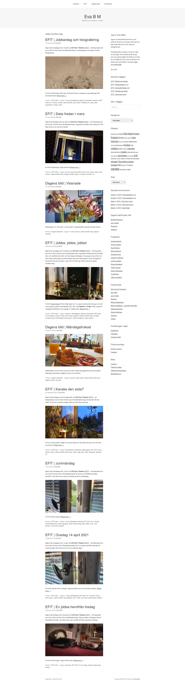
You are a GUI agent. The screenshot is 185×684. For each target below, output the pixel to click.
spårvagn (98, 452)
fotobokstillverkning (51, 524)
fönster (55, 103)
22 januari (68, 665)
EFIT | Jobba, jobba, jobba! (66, 242)
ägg (77, 378)
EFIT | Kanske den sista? (64, 388)
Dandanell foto (116, 254)
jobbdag (69, 598)
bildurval (82, 100)
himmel (120, 141)
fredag (85, 665)
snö (136, 155)
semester (122, 155)
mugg (78, 452)
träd (119, 164)
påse (82, 452)
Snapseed (92, 452)
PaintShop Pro (85, 103)
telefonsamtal (92, 598)
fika (125, 133)
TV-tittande (82, 174)
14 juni (67, 521)
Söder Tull (124, 158)
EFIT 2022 (55, 172)
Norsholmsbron (115, 152)
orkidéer (71, 174)
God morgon (55, 304)
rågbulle (47, 380)
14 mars (71, 232)
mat (132, 145)
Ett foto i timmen (116, 349)
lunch (91, 524)
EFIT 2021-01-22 (77, 665)
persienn (48, 526)
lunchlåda (96, 316)
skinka (53, 380)
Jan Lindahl (115, 223)
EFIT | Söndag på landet (119, 91)
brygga (121, 134)
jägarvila (76, 316)
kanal (135, 141)
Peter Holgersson (117, 271)
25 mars (67, 172)
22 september (69, 450)
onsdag (124, 151)
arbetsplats (73, 521)
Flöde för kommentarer (118, 370)
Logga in (114, 364)
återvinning (74, 172)
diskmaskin (90, 314)
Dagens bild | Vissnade (63, 183)
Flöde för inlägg (116, 367)
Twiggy (113, 319)
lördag (127, 144)
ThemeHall (136, 679)
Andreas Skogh (116, 241)
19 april (67, 100)
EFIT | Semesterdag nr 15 (119, 84)
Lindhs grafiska (116, 261)
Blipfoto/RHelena (117, 220)
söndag (114, 161)
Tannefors (123, 161)
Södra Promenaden (133, 158)
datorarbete (77, 450)
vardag (55, 105)
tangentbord (49, 105)
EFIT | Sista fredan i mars (65, 113)
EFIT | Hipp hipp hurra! (118, 94)
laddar (87, 524)
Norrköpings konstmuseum (64, 318)
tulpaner (96, 232)
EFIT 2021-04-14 (84, 596)
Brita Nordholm (116, 251)
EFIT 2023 (55, 100)
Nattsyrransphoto (116, 309)
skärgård (131, 156)
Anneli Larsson (116, 244)
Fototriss (76, 4)
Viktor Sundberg (116, 277)
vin (93, 174)
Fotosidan (114, 334)
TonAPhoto (115, 274)
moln (95, 524)
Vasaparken (123, 169)
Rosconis (114, 226)
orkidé (78, 103)
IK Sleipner (108, 4)
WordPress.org (116, 374)
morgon (125, 149)
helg (134, 137)
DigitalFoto (114, 330)
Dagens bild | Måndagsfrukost (68, 326)
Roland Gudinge (116, 312)
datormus (95, 100)
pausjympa (80, 318)
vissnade (48, 234)
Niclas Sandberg (116, 264)
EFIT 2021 (55, 450)
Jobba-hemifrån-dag (69, 103)
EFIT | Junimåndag (59, 463)
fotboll (130, 133)
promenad (54, 526)
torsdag (114, 164)
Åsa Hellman (115, 248)
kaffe (83, 524)
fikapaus (52, 316)
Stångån (119, 158)
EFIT (85, 4)
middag (66, 174)
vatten (60, 105)
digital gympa (86, 450)
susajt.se (114, 229)
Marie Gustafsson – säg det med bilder (124, 306)
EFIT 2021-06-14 (89, 521)
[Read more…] (62, 96)
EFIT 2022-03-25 (83, 172)
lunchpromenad (50, 318)
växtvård (89, 174)
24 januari (72, 378)
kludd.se (114, 299)
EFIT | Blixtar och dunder (119, 81)
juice (98, 378)
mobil (74, 452)
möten (79, 598)
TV (46, 454)
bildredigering (74, 100)
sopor (76, 174)
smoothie (58, 380)
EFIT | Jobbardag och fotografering (72, 39)
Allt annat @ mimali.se (118, 289)
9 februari (68, 314)
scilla (91, 103)
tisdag (131, 161)
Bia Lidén (114, 292)
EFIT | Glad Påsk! (124, 208)
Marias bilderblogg (117, 302)
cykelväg (80, 521)
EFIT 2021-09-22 (96, 450)
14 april (67, 596)
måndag (131, 148)
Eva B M (92, 16)
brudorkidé (88, 100)
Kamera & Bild (116, 337)
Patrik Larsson (116, 267)
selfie (95, 103)
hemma (77, 232)
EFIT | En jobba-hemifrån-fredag (70, 606)
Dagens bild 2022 (57, 232)
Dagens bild (96, 4)
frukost (60, 103)
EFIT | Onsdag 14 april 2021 (67, 534)
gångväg (65, 524)
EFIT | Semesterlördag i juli (120, 88)
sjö (128, 156)
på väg (133, 152)
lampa (70, 452)
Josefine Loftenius (117, 258)
